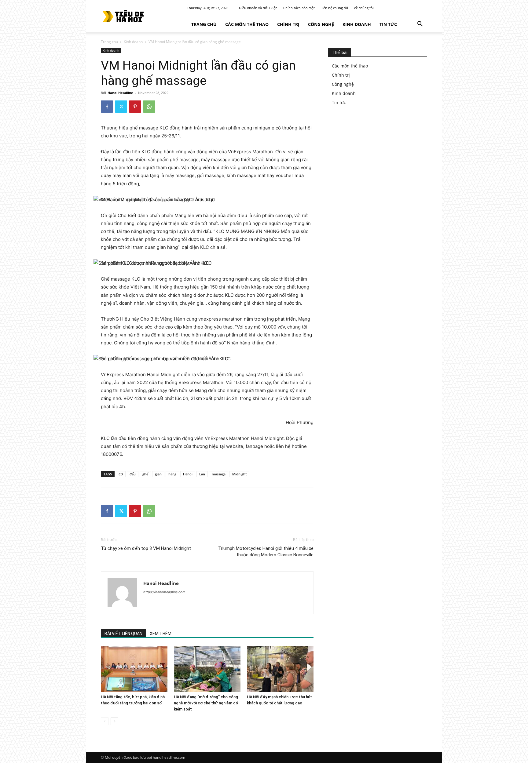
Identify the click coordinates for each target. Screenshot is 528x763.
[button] (420, 24)
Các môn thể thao (247, 24)
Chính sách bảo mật (299, 7)
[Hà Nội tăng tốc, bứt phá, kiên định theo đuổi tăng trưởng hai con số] (134, 669)
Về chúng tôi (364, 7)
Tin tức (388, 24)
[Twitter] (121, 106)
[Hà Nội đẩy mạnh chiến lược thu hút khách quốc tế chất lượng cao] (280, 669)
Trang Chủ (204, 24)
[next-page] (114, 721)
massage (219, 474)
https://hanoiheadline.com (164, 592)
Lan (202, 474)
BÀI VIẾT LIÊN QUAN (123, 633)
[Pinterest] (135, 106)
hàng (172, 474)
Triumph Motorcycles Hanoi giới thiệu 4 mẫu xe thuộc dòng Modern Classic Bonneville (266, 552)
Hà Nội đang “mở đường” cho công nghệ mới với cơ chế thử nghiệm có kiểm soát (206, 703)
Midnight (239, 474)
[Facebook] (107, 106)
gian (158, 474)
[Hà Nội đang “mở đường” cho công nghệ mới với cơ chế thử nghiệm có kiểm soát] (207, 669)
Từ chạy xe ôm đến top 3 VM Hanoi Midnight (146, 548)
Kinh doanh (357, 24)
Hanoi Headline (120, 92)
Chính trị (288, 24)
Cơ (121, 474)
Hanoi (188, 474)
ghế (145, 474)
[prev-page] (104, 721)
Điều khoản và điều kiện (258, 7)
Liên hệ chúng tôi (334, 7)
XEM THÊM (160, 633)
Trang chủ (109, 41)
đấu (133, 474)
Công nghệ (321, 24)
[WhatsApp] (149, 106)
